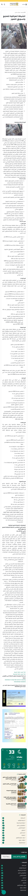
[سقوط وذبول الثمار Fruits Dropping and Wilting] (21, 799)
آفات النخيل (22, 833)
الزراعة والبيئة (22, 842)
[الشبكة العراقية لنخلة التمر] (14, 4)
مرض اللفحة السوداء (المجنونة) (11, 791)
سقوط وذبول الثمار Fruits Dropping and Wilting (10, 798)
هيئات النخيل (17, 12)
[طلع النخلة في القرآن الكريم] (21, 786)
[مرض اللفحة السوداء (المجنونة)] (21, 792)
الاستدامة (23, 818)
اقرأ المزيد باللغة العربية (20, 672)
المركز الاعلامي (21, 828)
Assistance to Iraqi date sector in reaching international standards (15, 681)
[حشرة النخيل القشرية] (21, 806)
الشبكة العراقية (21, 820)
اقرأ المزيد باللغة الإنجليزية (19, 674)
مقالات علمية (22, 840)
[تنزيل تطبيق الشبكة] (3, 892)
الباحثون (23, 830)
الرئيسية (22, 12)
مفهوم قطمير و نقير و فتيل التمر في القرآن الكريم (9, 778)
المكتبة (23, 835)
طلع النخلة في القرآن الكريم (9, 784)
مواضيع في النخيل (21, 825)
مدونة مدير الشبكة (21, 823)
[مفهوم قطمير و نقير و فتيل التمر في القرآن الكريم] (21, 779)
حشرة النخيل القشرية (11, 804)
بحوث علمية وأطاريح (20, 838)
